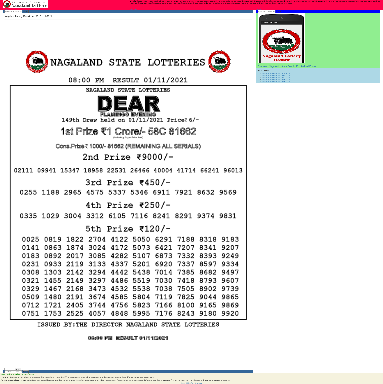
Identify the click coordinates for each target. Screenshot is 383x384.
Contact (258, 9)
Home (6, 9)
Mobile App (133, 9)
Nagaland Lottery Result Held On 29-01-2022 (276, 81)
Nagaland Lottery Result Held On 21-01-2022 (276, 77)
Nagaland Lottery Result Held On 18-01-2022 (276, 75)
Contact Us (198, 383)
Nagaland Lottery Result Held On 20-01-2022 (276, 79)
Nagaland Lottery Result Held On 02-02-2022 (276, 73)
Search (25, 11)
